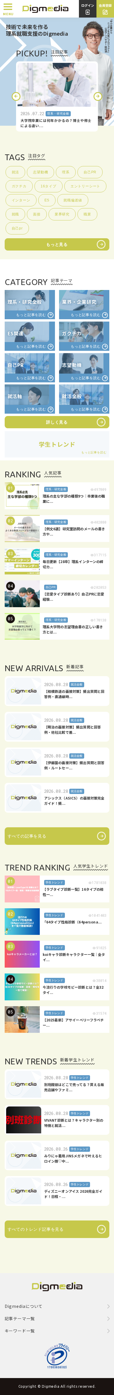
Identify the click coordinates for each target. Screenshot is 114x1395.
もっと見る (57, 244)
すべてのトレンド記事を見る (36, 1229)
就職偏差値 (72, 200)
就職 (15, 214)
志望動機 (40, 172)
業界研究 (62, 214)
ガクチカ (19, 186)
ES (47, 200)
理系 (66, 172)
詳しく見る (57, 422)
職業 (87, 214)
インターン (21, 200)
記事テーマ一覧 (20, 1318)
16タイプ (48, 186)
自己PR (90, 172)
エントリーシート (85, 186)
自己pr (17, 228)
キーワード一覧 (20, 1331)
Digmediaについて (24, 1306)
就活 (15, 172)
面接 (37, 214)
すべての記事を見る (27, 836)
